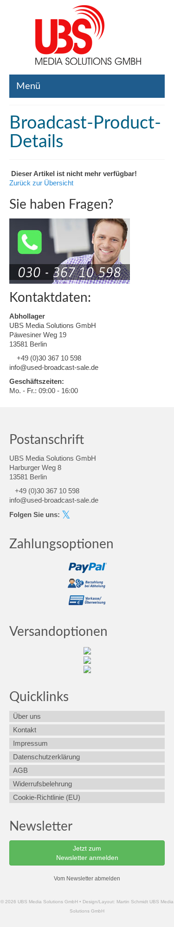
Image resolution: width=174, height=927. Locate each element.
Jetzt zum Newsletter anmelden (87, 853)
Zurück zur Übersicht (41, 183)
